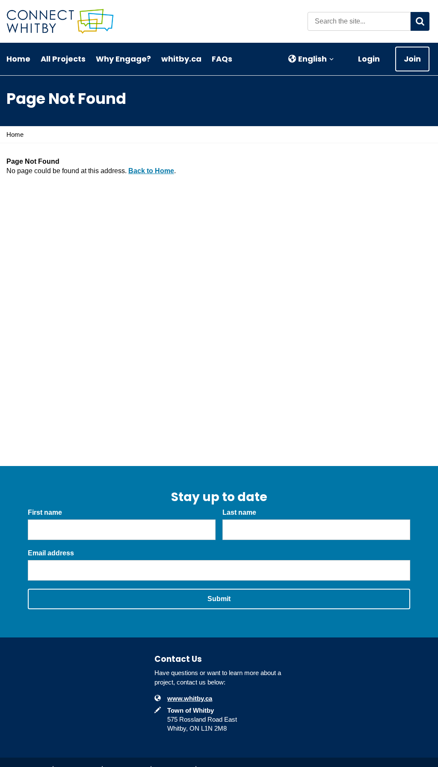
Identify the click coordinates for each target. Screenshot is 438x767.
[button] (311, 59)
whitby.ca (181, 58)
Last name (239, 512)
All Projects (63, 58)
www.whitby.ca (189, 698)
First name (45, 512)
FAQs (222, 58)
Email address (51, 553)
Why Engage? (123, 58)
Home (18, 58)
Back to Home (151, 170)
